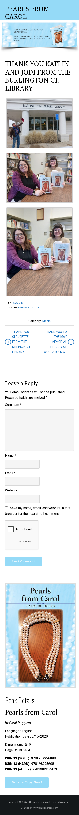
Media (46, 321)
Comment (13, 405)
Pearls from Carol (27, 12)
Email (10, 473)
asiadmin (17, 302)
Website (11, 490)
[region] (39, 36)
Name (10, 455)
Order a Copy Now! (27, 782)
